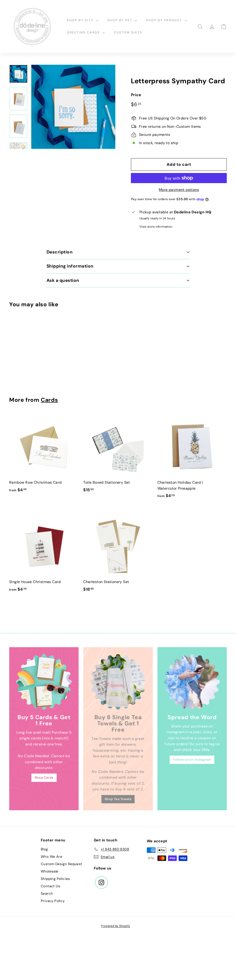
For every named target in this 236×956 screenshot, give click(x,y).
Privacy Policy (53, 901)
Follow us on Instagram (192, 759)
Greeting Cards (84, 32)
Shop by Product (164, 20)
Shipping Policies (55, 878)
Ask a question (63, 280)
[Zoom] (73, 107)
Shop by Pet (120, 20)
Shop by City (81, 20)
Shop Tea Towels (118, 799)
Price (136, 94)
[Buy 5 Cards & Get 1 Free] (44, 682)
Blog (44, 849)
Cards (49, 400)
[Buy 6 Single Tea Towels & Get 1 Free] (118, 682)
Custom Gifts (128, 32)
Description (60, 252)
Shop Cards (44, 777)
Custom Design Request (61, 864)
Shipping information (70, 266)
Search (47, 893)
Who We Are (51, 856)
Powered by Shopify (115, 926)
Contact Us (50, 886)
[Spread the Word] (192, 682)
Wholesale (50, 871)
